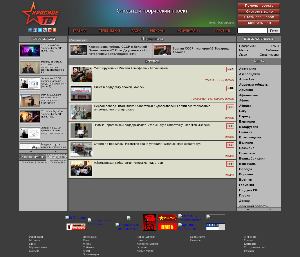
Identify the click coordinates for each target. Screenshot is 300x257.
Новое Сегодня (146, 236)
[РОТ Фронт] (76, 218)
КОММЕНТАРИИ (188, 30)
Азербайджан (249, 74)
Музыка (34, 250)
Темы (275, 46)
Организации (269, 54)
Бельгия (245, 132)
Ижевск (229, 80)
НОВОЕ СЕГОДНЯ (43, 38)
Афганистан (248, 95)
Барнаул (245, 116)
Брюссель (247, 153)
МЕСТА (259, 61)
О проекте (250, 236)
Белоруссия (248, 126)
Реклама (249, 250)
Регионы (142, 247)
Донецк (244, 200)
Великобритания (252, 158)
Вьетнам (245, 179)
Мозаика (34, 240)
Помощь (195, 240)
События (272, 50)
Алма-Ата (246, 79)
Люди (243, 54)
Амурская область (253, 84)
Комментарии (145, 250)
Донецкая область (253, 206)
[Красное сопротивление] (191, 229)
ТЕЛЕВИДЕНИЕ (110, 30)
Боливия (246, 142)
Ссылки (248, 240)
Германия (246, 185)
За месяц (42, 162)
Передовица (152, 38)
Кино (32, 243)
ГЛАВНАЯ (80, 30)
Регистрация (226, 22)
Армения (246, 90)
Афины (244, 100)
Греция (244, 195)
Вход (212, 22)
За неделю (28, 162)
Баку (242, 111)
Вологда (245, 169)
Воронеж (246, 174)
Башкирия (247, 121)
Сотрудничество (254, 247)
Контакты (250, 243)
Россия (209, 80)
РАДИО (136, 30)
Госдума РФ (248, 190)
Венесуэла (247, 163)
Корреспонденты (147, 243)
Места (243, 50)
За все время (58, 162)
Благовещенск (250, 137)
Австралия (247, 68)
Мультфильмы (38, 247)
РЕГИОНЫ (157, 30)
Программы (247, 46)
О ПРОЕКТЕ (221, 30)
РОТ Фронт (215, 99)
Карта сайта (197, 236)
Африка (245, 105)
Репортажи (199, 99)
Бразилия (246, 148)
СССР (219, 80)
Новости (142, 240)
